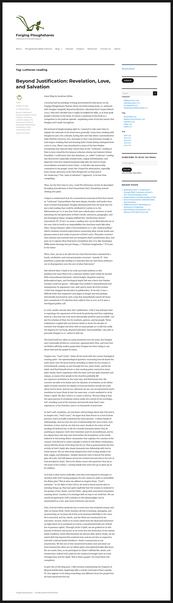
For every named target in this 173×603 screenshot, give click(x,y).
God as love (27, 117)
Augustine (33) (129, 122)
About (19, 49)
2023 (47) (127, 143)
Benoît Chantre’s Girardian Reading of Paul (140, 197)
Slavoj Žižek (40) (130, 117)
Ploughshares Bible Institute (38, 49)
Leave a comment (23, 133)
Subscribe (127, 170)
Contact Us (105, 49)
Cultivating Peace (23, 109)
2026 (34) (127, 135)
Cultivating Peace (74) (132, 103)
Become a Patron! (128, 69)
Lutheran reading (22, 120)
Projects (80, 49)
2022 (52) (127, 145)
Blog (57, 49)
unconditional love (23, 130)
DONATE (128, 80)
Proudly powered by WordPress (46, 593)
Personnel (92, 49)
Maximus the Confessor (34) (134, 119)
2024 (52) (127, 140)
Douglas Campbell (23, 115)
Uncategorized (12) (131, 105)
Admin (117, 49)
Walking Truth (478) (131, 101)
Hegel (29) (128, 127)
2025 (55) (127, 138)
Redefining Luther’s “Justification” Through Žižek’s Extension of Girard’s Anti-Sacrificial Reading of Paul (138, 192)
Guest (18, 102)
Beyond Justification (24, 112)
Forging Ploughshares (35, 35)
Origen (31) (128, 124)
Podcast (69, 49)
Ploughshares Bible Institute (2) (136, 108)
